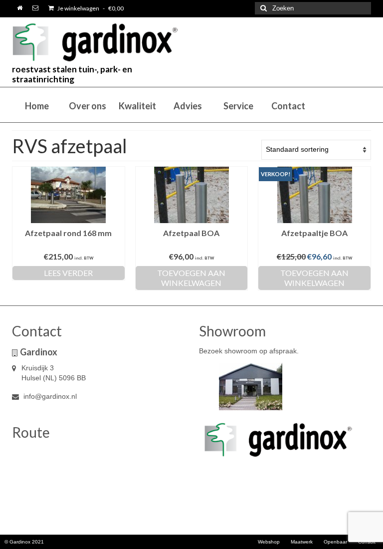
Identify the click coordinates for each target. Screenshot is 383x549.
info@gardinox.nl (49, 396)
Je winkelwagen (90, 8)
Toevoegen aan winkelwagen (191, 277)
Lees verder (68, 272)
